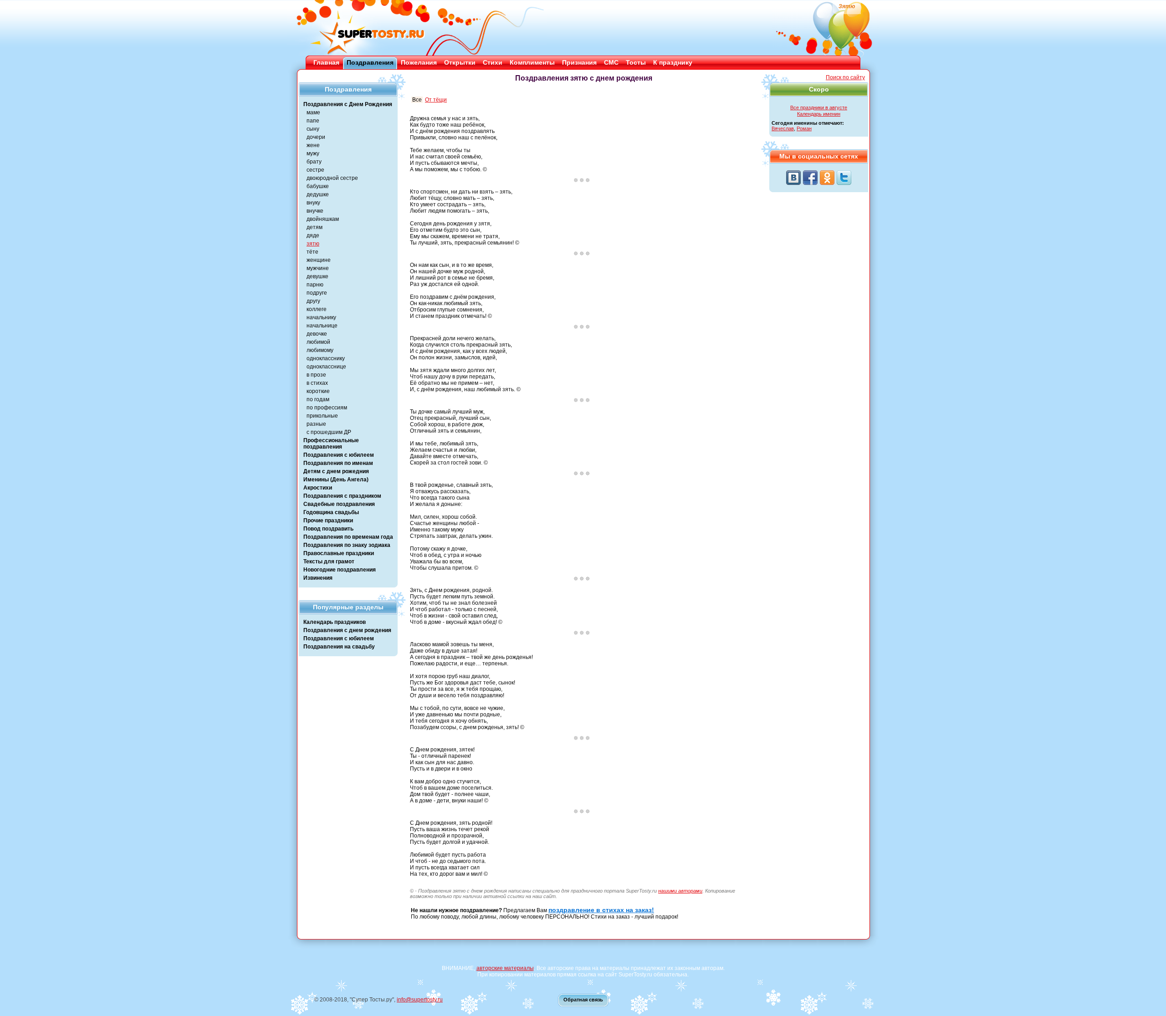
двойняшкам (323, 219)
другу (313, 301)
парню (315, 284)
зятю (313, 243)
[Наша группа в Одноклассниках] (827, 177)
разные (316, 424)
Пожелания (419, 62)
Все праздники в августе (818, 107)
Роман (804, 128)
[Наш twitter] (844, 177)
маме (313, 112)
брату (314, 161)
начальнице (322, 325)
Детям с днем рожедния (336, 471)
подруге (317, 293)
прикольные (322, 416)
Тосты (636, 62)
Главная (326, 62)
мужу (313, 153)
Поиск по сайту (845, 77)
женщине (319, 260)
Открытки (460, 62)
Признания (579, 62)
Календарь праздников (334, 622)
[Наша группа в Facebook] (810, 177)
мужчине (318, 268)
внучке (315, 211)
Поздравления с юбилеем (338, 455)
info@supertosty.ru (420, 999)
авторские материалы (505, 968)
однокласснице (326, 366)
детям (314, 227)
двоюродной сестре (332, 178)
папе (313, 120)
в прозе (316, 375)
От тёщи (436, 100)
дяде (313, 235)
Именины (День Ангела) (335, 479)
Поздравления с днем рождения (347, 630)
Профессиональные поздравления (331, 443)
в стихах (317, 383)
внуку (313, 202)
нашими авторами (680, 890)
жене (313, 145)
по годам (318, 399)
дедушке (318, 194)
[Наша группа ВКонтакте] (793, 177)
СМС (611, 62)
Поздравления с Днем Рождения (347, 104)
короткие (318, 391)
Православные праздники (338, 553)
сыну (313, 129)
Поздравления (370, 62)
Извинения (317, 578)
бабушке (318, 186)
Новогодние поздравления (339, 570)
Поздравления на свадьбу (339, 646)
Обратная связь (583, 999)
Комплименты (532, 62)
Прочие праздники (328, 520)
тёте (312, 252)
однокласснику (326, 358)
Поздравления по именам (338, 463)
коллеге (317, 309)
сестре (315, 170)
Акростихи (317, 488)
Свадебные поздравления (339, 504)
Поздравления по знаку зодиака (346, 545)
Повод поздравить (328, 529)
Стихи (492, 62)
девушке (317, 276)
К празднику (672, 62)
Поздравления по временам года (348, 537)
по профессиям (327, 407)
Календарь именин (818, 114)
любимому (320, 350)
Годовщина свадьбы (331, 512)
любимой (318, 342)
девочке (317, 334)
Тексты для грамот (328, 561)
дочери (316, 137)
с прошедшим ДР (329, 432)
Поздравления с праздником (342, 496)
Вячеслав (783, 128)
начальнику (321, 317)
